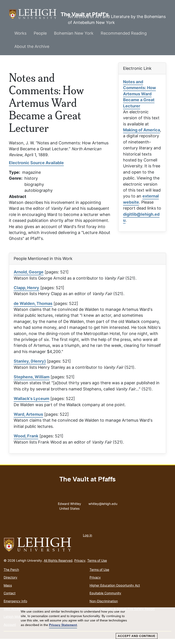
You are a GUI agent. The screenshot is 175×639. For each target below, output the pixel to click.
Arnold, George (29, 272)
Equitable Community (105, 593)
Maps (8, 585)
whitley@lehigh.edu (102, 502)
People (40, 33)
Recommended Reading (124, 33)
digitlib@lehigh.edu (141, 217)
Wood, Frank (26, 436)
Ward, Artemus (28, 414)
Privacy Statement (63, 625)
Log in (87, 535)
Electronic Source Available (36, 163)
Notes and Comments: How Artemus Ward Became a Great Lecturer (139, 94)
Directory (10, 577)
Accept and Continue (136, 636)
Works (20, 33)
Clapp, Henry (26, 288)
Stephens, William (31, 377)
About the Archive (31, 46)
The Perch (11, 569)
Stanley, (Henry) (30, 361)
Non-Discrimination (104, 601)
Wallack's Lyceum (31, 398)
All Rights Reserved (58, 560)
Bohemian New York (73, 33)
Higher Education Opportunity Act (115, 585)
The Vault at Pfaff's (35, 14)
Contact (9, 593)
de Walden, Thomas (33, 303)
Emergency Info (15, 601)
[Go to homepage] (87, 545)
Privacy (79, 560)
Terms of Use (97, 560)
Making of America (141, 130)
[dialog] (87, 623)
